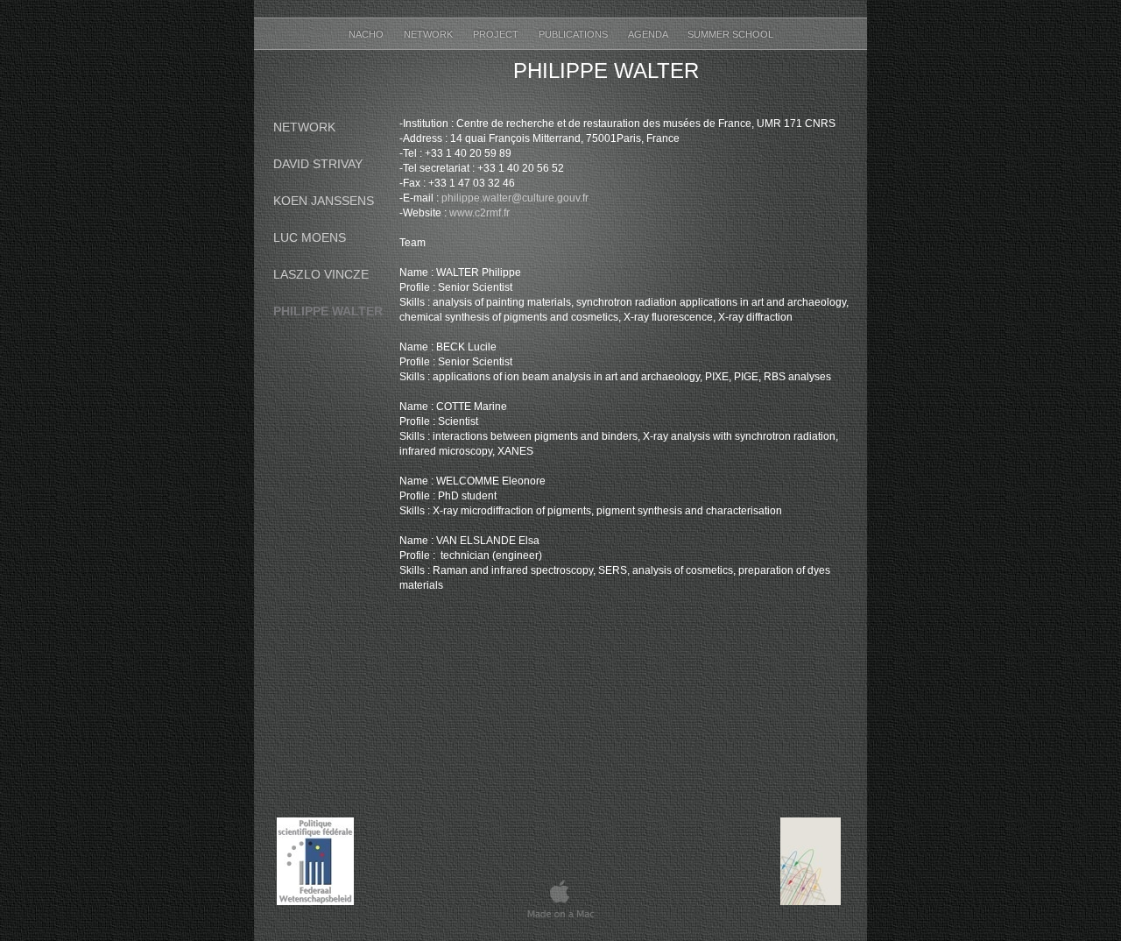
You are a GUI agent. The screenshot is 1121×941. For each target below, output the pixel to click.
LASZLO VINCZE (321, 274)
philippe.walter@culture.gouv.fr (515, 198)
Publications (574, 34)
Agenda (649, 34)
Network (429, 34)
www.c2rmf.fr (479, 213)
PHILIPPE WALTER (328, 311)
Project (497, 34)
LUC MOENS (309, 237)
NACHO (367, 34)
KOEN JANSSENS (323, 201)
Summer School (730, 34)
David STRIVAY (318, 164)
